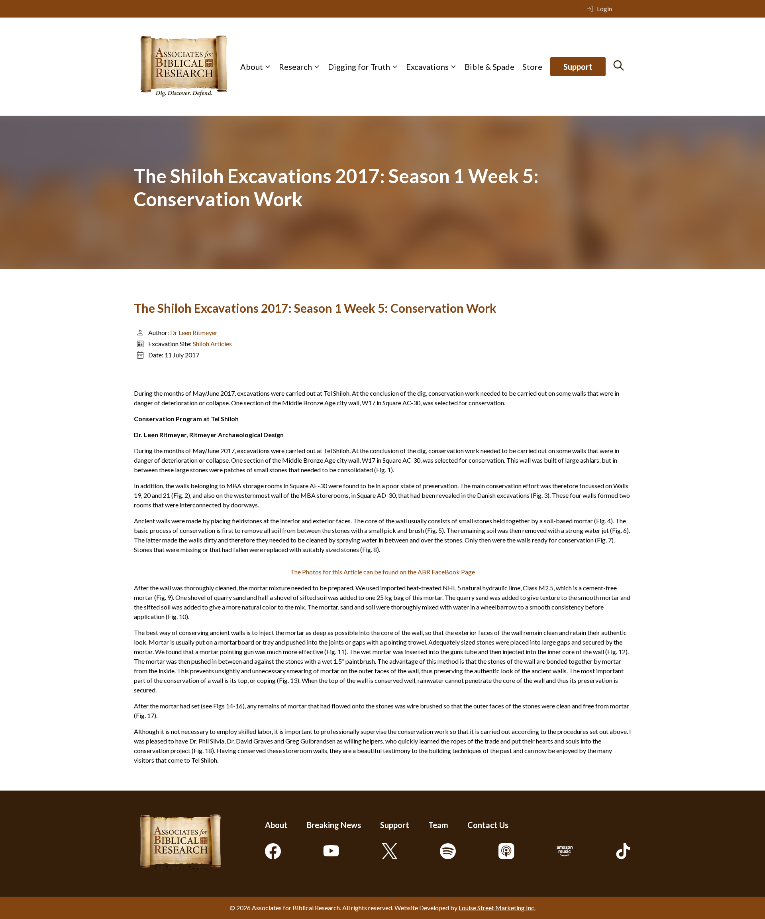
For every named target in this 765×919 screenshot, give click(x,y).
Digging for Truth (359, 66)
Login (604, 8)
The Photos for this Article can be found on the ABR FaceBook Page (382, 572)
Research (295, 66)
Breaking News (334, 825)
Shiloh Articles (212, 343)
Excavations (427, 66)
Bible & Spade (489, 66)
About (251, 66)
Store (532, 66)
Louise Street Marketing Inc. (497, 907)
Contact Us (487, 825)
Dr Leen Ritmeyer (194, 332)
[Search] (618, 65)
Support (577, 66)
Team (438, 825)
